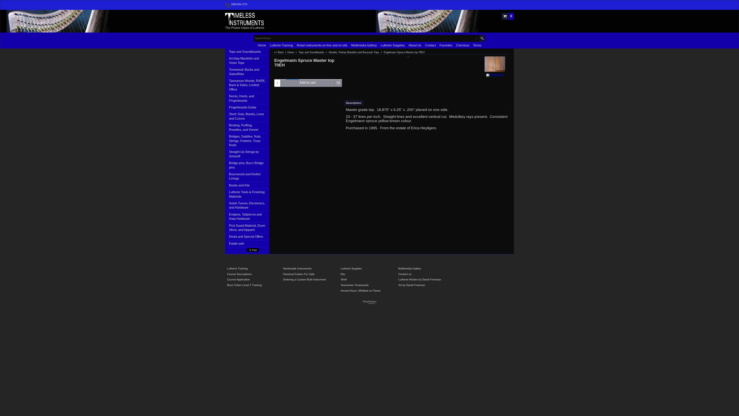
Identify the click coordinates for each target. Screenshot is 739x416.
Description (353, 102)
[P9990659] (495, 75)
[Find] (482, 38)
